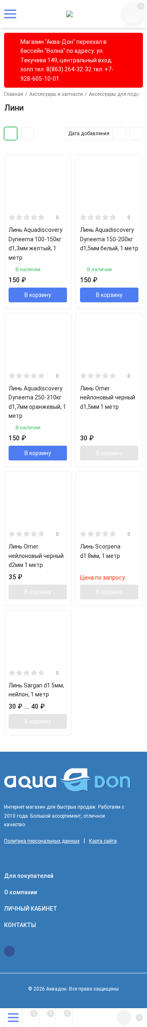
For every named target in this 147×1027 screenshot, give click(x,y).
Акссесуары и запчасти (56, 94)
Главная (13, 94)
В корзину (37, 295)
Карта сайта (103, 841)
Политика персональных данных (42, 841)
